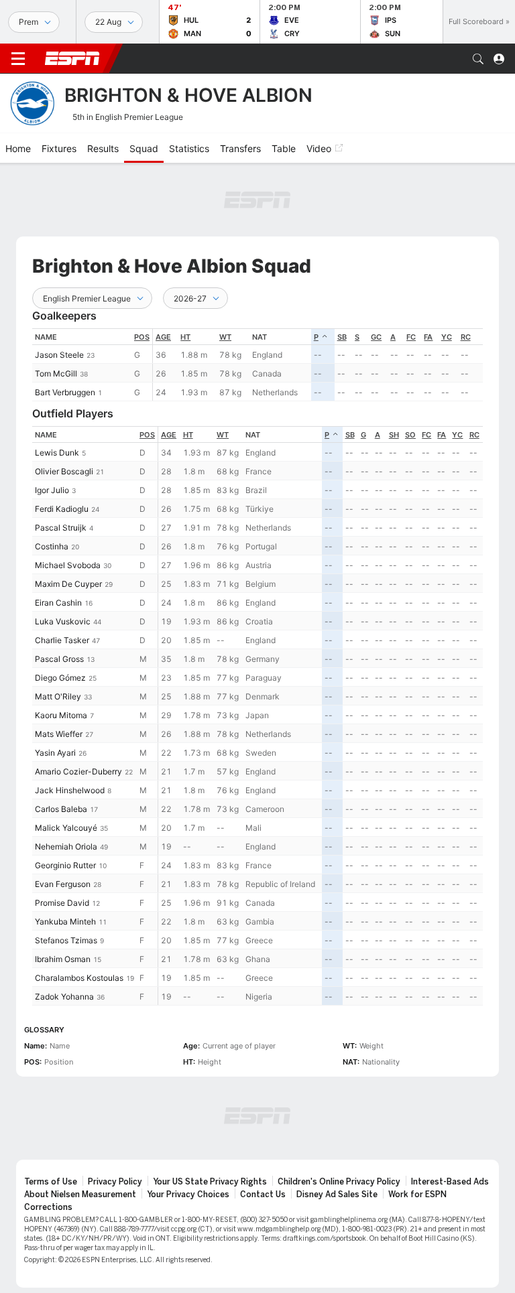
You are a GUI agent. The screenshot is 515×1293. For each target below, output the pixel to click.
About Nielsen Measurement (80, 1194)
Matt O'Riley (58, 696)
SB (342, 337)
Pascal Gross (59, 659)
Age (163, 337)
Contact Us (263, 1194)
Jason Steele (59, 355)
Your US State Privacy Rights (210, 1181)
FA (428, 337)
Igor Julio (52, 490)
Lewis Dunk (57, 453)
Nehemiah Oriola (66, 846)
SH (394, 434)
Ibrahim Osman (63, 959)
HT (185, 337)
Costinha (51, 546)
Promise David (62, 903)
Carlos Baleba (61, 809)
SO (410, 434)
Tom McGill (56, 373)
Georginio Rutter (65, 865)
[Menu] (18, 59)
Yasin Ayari (55, 753)
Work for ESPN (417, 1194)
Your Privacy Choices (188, 1194)
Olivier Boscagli (64, 471)
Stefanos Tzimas (66, 940)
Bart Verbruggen (65, 392)
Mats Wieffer (58, 734)
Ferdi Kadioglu (62, 509)
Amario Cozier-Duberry (78, 771)
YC (446, 337)
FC (411, 337)
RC (466, 337)
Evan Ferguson (63, 884)
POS (142, 337)
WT (225, 337)
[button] (478, 59)
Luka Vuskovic (63, 621)
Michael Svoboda (68, 565)
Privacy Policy (115, 1181)
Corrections (48, 1207)
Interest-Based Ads (450, 1181)
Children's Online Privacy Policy (339, 1181)
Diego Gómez (60, 678)
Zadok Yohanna (64, 997)
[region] (318, 364)
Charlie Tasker (62, 640)
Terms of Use (50, 1181)
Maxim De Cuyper (68, 584)
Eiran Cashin (58, 603)
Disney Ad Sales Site (337, 1194)
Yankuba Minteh (65, 921)
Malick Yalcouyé (66, 828)
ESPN (72, 58)
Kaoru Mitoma (61, 715)
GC (376, 337)
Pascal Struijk (61, 528)
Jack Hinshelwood (70, 790)
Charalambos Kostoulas (79, 978)
